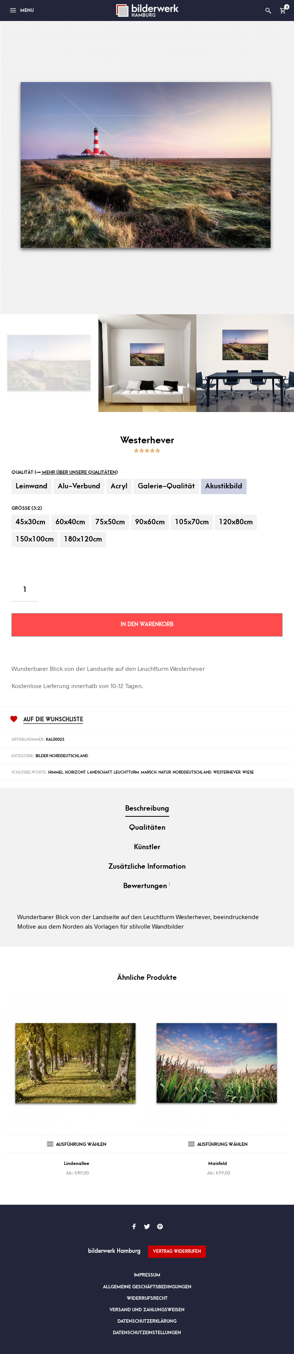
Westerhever (226, 772)
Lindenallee (76, 1163)
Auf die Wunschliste (53, 720)
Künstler (147, 847)
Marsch (149, 772)
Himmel (55, 772)
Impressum (147, 1275)
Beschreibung (147, 809)
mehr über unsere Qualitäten (78, 472)
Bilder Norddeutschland (62, 756)
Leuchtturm (126, 772)
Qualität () (64, 472)
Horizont (75, 772)
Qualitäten (147, 828)
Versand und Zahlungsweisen (147, 1309)
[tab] (147, 809)
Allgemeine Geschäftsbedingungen (147, 1286)
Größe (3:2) (26, 508)
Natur (164, 772)
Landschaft (99, 772)
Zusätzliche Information (147, 867)
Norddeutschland (192, 772)
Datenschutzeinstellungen (147, 1332)
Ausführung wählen (81, 1144)
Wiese (248, 772)
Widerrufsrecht (147, 1298)
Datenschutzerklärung (147, 1321)
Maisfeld (217, 1163)
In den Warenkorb (147, 624)
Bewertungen (147, 886)
